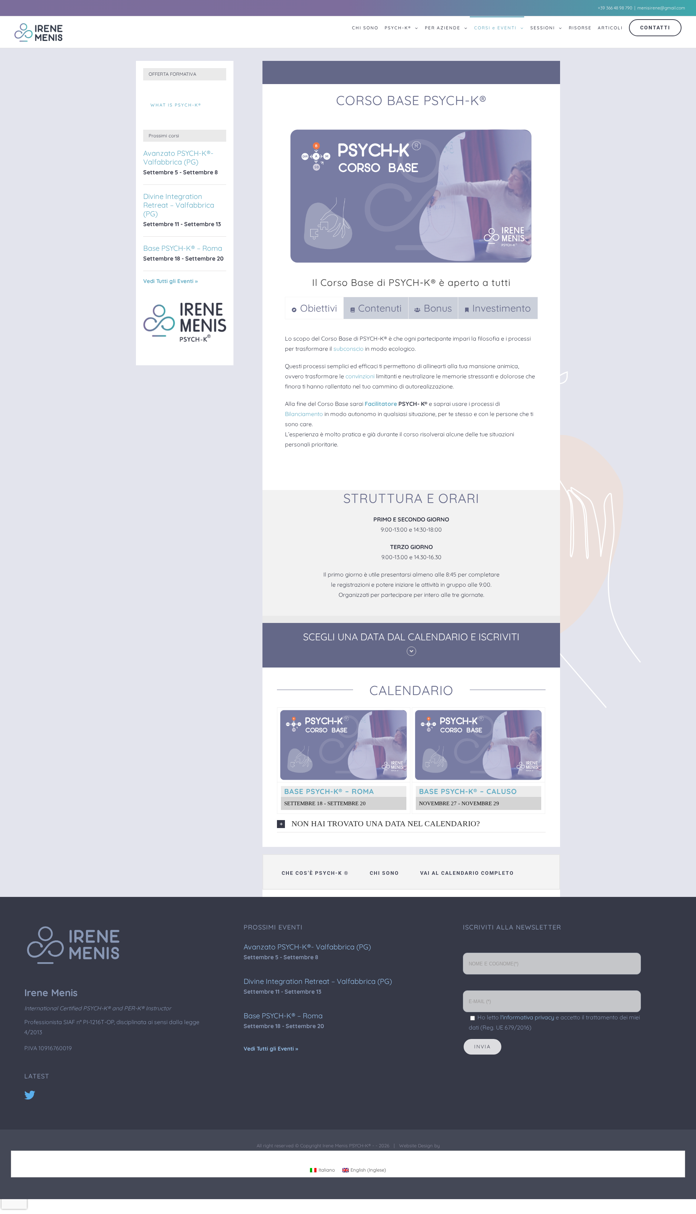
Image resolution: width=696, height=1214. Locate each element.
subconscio (349, 348)
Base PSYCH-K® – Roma (329, 791)
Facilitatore (381, 403)
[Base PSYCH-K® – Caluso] (478, 712)
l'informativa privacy (527, 1017)
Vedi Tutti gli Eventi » (170, 281)
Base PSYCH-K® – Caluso (468, 791)
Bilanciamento (304, 413)
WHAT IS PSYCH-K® (175, 105)
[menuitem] (363, 31)
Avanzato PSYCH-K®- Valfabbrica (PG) (178, 157)
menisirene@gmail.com (661, 8)
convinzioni (359, 376)
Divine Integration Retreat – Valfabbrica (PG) (178, 205)
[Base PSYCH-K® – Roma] (343, 712)
